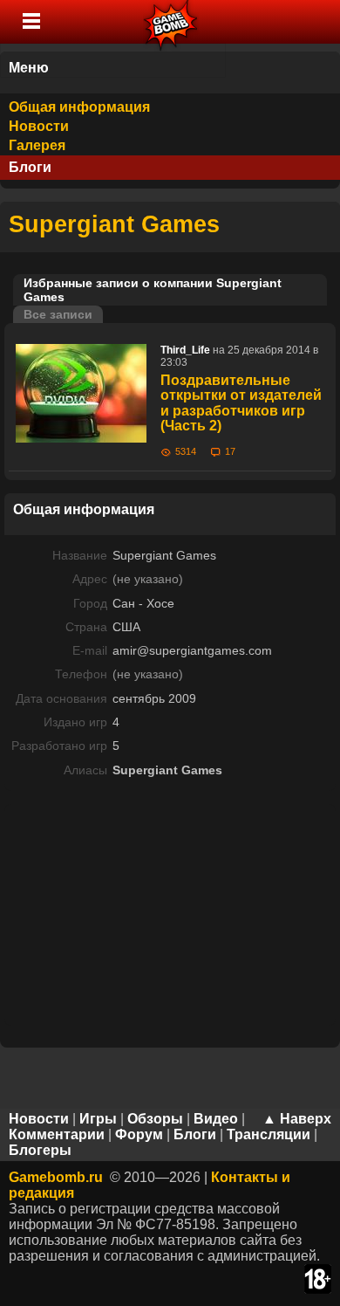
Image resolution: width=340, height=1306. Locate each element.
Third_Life (185, 350)
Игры (98, 1118)
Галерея (37, 145)
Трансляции (268, 1134)
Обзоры (155, 1118)
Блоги (30, 167)
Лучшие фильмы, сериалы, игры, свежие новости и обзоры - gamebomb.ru (171, 22)
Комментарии (57, 1134)
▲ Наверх (296, 1118)
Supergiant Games (114, 223)
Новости (39, 126)
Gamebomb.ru (56, 1177)
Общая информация (79, 107)
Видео (216, 1118)
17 (230, 451)
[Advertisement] (170, 913)
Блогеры (40, 1150)
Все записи (58, 314)
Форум (139, 1134)
